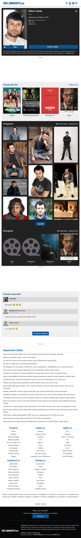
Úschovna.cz (7, 497)
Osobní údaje (36, 533)
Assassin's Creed (40, 434)
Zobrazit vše (73, 85)
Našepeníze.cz (53, 497)
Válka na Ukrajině (13, 437)
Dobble (40, 475)
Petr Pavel (13, 467)
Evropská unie (13, 451)
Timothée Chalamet (13, 489)
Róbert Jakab (35, 11)
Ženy (21, 494)
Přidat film (63, 231)
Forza (40, 445)
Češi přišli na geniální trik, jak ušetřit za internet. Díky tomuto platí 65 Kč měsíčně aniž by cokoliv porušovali (39, 394)
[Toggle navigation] (76, 3)
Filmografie (8, 231)
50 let (33, 22)
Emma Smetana (13, 486)
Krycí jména (40, 480)
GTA (40, 440)
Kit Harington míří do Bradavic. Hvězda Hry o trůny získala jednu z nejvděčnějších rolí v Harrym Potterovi (38, 367)
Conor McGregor (67, 456)
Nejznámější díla (10, 84)
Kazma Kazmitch (13, 472)
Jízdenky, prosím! (40, 489)
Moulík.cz (22, 497)
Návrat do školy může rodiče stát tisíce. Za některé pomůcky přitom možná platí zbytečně (33, 354)
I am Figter (67, 445)
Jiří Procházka (67, 453)
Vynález (13, 456)
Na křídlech (40, 483)
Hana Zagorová (13, 469)
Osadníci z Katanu (40, 469)
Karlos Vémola (67, 451)
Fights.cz (67, 427)
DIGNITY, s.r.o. (56, 535)
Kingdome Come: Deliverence (40, 456)
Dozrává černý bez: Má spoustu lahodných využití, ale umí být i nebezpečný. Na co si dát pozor (34, 379)
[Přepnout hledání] (66, 3)
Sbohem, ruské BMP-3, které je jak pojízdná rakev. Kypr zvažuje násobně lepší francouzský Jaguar (35, 391)
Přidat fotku (62, 124)
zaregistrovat (36, 513)
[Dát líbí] (8, 47)
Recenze (40, 431)
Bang (40, 467)
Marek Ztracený (13, 480)
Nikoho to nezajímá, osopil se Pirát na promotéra (19, 357)
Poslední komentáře (12, 294)
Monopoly (40, 472)
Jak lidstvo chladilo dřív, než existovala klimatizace (20, 364)
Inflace (13, 431)
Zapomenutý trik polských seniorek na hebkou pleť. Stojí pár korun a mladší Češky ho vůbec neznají (35, 421)
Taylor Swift (13, 483)
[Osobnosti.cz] (13, 3)
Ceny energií (13, 448)
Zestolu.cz (40, 460)
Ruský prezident (13, 445)
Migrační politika (13, 440)
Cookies (29, 533)
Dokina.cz (36, 497)
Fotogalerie (8, 123)
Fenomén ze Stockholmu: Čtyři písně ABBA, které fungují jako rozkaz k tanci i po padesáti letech (35, 373)
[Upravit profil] (76, 11)
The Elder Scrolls (40, 453)
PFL (67, 440)
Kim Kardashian (13, 475)
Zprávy (11, 494)
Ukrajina (13, 434)
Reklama (23, 533)
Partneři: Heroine (40, 504)
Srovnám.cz (63, 497)
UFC (67, 431)
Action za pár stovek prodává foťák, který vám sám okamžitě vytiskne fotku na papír (31, 370)
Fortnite (40, 448)
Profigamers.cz (44, 494)
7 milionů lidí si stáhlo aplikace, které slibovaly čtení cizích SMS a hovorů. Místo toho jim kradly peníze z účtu (39, 406)
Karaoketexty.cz (73, 494)
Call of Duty (40, 451)
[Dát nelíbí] (22, 47)
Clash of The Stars (67, 437)
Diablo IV (40, 442)
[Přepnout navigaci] (70, 3)
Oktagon (67, 434)
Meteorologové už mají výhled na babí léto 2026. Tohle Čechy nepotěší (27, 418)
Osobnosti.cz (13, 460)
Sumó (67, 448)
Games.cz (40, 427)
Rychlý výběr (52, 47)
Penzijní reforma (13, 453)
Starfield (40, 437)
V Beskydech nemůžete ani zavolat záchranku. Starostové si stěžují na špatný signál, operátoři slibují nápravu (39, 398)
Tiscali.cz (13, 427)
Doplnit (40, 516)
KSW (67, 442)
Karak (40, 486)
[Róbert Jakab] (15, 27)
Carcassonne (40, 464)
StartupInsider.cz (73, 497)
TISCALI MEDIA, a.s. (38, 535)
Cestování (27, 494)
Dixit (40, 478)
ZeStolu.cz (53, 494)
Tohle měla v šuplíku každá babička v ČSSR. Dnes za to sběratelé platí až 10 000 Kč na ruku (33, 415)
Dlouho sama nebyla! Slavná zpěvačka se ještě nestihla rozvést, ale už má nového (30, 383)
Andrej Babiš (13, 464)
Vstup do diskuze (41, 333)
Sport (16, 494)
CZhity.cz (44, 497)
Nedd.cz (15, 497)
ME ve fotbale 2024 (13, 442)
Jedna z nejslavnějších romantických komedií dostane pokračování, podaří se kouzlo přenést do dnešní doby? (39, 376)
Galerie (40, 224)
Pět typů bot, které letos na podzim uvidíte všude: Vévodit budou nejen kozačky (29, 360)
